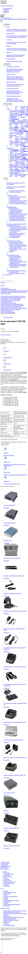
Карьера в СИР (7, 921)
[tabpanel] (14, 391)
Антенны (12, 304)
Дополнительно (22, 120)
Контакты (6, 10)
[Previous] (1, 489)
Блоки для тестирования (11, 298)
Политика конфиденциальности (12, 904)
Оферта (5, 895)
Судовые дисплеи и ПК (11, 308)
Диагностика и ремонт (12, 195)
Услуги (5, 178)
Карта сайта (7, 905)
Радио (8, 108)
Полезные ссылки (5, 908)
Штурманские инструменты (6, 302)
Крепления (7, 304)
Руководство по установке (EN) (12, 483)
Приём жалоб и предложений (11, 920)
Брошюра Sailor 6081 (9, 455)
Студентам (16, 41)
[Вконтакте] (5, 943)
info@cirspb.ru (4, 867)
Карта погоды (7, 916)
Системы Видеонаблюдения (8, 297)
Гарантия (6, 897)
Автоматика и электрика (15, 69)
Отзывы (6, 903)
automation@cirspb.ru (6, 866)
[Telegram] (5, 948)
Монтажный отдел (15, 83)
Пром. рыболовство (20, 292)
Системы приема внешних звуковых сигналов (12, 304)
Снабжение (24, 290)
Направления (7, 64)
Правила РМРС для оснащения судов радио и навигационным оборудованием (15, 911)
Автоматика (15, 149)
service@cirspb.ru (5, 19)
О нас (17, 28)
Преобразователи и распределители (7, 311)
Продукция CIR (8, 274)
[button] (14, 869)
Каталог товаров (8, 103)
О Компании (7, 893)
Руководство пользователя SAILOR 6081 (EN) (15, 474)
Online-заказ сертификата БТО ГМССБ (13, 917)
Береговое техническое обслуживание (16, 270)
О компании (6, 24)
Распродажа (7, 293)
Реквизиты (6, 9)
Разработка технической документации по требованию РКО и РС (17, 224)
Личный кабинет (8, 8)
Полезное (16, 54)
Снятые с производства (9, 292)
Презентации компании (10, 918)
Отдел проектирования (15, 91)
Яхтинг (25, 119)
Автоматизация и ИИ (9, 925)
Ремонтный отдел (15, 77)
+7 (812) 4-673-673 (6, 17)
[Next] (2, 489)
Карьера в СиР (17, 35)
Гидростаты (12, 312)
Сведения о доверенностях (10, 896)
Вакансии (6, 12)
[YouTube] (5, 946)
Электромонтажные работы (14, 240)
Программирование (12, 207)
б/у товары (6, 884)
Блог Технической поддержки (11, 900)
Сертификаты (7, 901)
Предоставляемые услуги (10, 892)
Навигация (9, 148)
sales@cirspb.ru (15, 19)
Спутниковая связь (8, 874)
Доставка (6, 899)
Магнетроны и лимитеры (9, 300)
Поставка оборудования (13, 255)
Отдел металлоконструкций (15, 98)
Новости (17, 48)
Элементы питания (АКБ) (10, 306)
